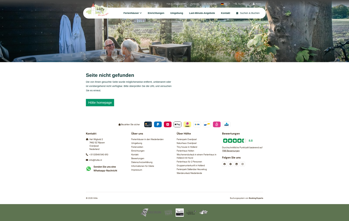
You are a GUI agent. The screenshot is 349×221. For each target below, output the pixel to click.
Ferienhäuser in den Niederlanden (147, 139)
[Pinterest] (230, 164)
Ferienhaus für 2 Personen (189, 161)
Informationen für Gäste (142, 166)
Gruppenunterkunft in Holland (191, 165)
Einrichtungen (138, 150)
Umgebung (136, 143)
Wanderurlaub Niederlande (189, 173)
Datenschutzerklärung (141, 162)
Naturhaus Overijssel (186, 143)
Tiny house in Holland (187, 147)
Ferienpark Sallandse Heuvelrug (192, 169)
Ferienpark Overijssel (187, 139)
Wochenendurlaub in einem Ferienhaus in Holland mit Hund (196, 156)
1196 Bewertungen (231, 150)
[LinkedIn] (236, 164)
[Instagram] (242, 164)
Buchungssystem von (246, 198)
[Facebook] (224, 164)
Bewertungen (137, 158)
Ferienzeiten (137, 147)
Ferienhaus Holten (185, 150)
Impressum (136, 169)
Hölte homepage (100, 102)
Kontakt (135, 154)
